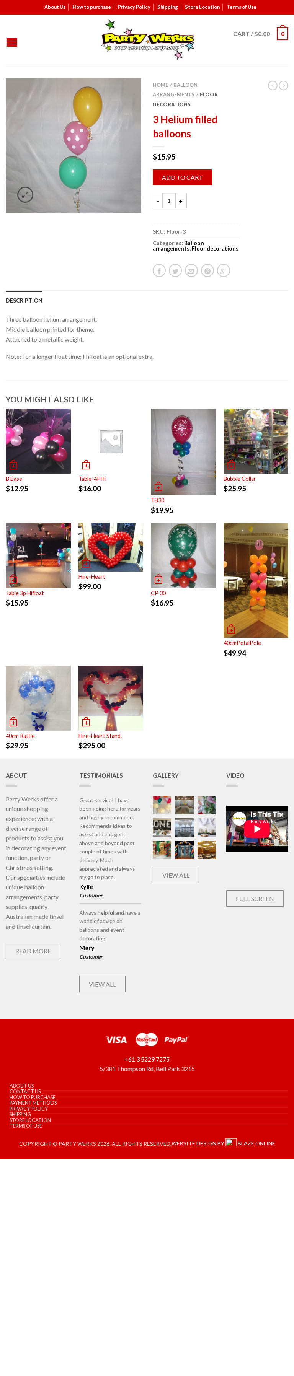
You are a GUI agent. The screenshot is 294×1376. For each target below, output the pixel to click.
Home (160, 85)
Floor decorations (215, 248)
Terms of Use (241, 7)
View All (102, 984)
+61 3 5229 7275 (147, 1059)
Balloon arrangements (178, 246)
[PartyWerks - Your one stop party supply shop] (148, 39)
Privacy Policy (134, 7)
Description (24, 300)
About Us (54, 7)
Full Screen (255, 898)
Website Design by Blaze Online (223, 1143)
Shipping (167, 7)
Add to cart (182, 177)
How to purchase (91, 7)
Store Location (202, 7)
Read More (33, 950)
